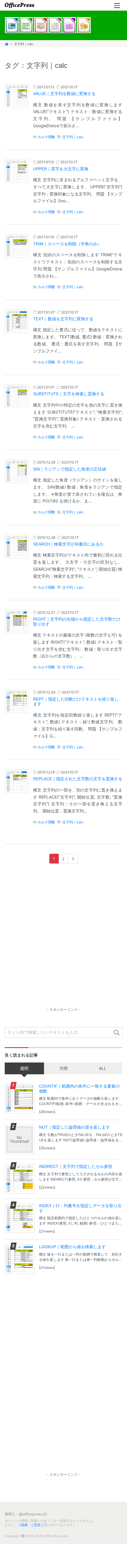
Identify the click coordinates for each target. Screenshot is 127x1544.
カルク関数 (46, 137)
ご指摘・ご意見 (29, 1525)
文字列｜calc (73, 137)
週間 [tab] (24, 1068)
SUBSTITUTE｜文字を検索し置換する (68, 394)
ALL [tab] (102, 1068)
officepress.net (19, 5)
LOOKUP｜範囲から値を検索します (72, 1246)
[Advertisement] (63, 941)
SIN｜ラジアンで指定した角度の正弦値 (69, 469)
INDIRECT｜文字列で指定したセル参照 (75, 1166)
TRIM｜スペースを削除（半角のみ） (67, 244)
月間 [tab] (63, 1068)
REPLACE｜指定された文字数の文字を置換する (77, 779)
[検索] (116, 1032)
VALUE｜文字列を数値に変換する (64, 94)
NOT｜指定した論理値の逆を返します (74, 1127)
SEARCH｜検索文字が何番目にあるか (68, 544)
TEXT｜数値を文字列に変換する (63, 319)
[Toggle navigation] (117, 5)
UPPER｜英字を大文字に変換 (60, 169)
